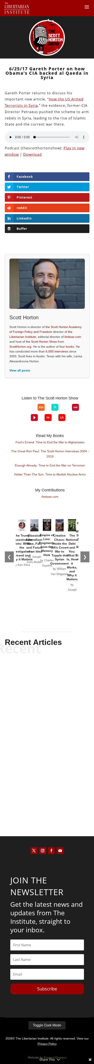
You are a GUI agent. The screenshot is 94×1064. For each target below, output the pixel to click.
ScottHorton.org (20, 346)
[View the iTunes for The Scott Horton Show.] (24, 410)
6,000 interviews (57, 351)
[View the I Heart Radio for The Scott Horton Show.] (75, 407)
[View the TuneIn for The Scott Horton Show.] (55, 407)
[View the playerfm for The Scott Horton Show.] (34, 418)
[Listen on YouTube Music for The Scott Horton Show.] (30, 410)
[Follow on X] (33, 850)
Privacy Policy (47, 1043)
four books (66, 346)
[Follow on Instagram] (42, 850)
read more (47, 697)
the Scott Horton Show (41, 341)
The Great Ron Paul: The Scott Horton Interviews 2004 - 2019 (50, 453)
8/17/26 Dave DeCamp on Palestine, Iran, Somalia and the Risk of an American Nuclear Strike (47, 728)
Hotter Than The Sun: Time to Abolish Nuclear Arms (50, 474)
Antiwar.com (72, 337)
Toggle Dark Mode (47, 1025)
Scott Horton (39, 689)
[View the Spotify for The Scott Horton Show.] (17, 410)
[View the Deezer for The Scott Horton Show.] (65, 410)
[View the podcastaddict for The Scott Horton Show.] (48, 418)
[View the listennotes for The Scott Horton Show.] (62, 418)
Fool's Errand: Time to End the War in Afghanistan (50, 442)
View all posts (19, 370)
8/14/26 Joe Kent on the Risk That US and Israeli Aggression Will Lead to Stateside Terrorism (47, 782)
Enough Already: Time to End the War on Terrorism (50, 465)
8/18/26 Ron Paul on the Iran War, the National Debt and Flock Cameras (47, 677)
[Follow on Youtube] (60, 850)
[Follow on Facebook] (51, 850)
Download (32, 154)
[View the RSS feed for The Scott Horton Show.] (41, 407)
